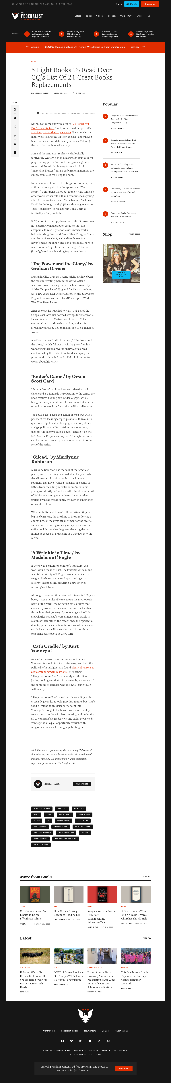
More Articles (82, 784)
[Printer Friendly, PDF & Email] (15, 152)
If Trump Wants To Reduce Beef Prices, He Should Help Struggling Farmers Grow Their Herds (33, 980)
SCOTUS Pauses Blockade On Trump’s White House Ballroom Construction (68, 976)
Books (36, 814)
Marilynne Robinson (42, 832)
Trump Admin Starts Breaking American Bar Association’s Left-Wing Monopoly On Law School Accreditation (101, 980)
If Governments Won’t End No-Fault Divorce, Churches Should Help (134, 914)
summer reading (40, 838)
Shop (107, 234)
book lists (79, 808)
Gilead (37, 820)
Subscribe (150, 3)
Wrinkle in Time (41, 844)
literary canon (60, 826)
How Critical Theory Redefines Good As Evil (67, 913)
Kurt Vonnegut (40, 826)
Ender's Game (84, 814)
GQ (48, 820)
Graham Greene (63, 820)
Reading (85, 832)
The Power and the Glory (66, 838)
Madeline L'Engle (82, 826)
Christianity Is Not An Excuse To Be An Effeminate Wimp (33, 914)
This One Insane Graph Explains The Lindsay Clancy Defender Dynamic (134, 978)
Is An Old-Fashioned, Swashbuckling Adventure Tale (102, 916)
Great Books (83, 820)
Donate (133, 3)
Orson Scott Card (66, 832)
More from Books (36, 876)
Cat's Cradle (65, 814)
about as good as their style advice (51, 132)
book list (62, 808)
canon (49, 814)
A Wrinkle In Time (42, 808)
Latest (25, 938)
